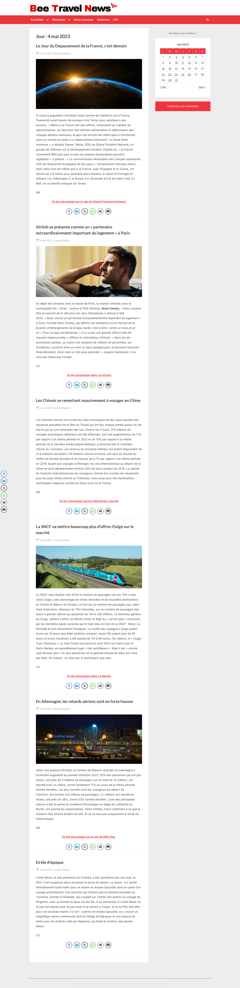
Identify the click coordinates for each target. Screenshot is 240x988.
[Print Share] (108, 211)
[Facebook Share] (69, 211)
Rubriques (58, 19)
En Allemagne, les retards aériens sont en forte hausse (84, 701)
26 (189, 74)
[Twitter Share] (85, 211)
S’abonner (103, 19)
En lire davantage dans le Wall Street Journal (89, 501)
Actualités (37, 19)
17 (176, 68)
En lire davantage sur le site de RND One (89, 837)
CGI (115, 19)
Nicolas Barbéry (62, 53)
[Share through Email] (100, 211)
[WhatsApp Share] (92, 211)
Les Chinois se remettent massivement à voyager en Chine (88, 400)
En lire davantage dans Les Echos (89, 375)
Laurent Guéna (61, 240)
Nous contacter (83, 19)
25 (182, 74)
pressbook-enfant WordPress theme (146, 983)
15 (163, 68)
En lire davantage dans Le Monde (89, 676)
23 (169, 74)
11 (183, 62)
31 (176, 80)
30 (169, 80)
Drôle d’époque (50, 862)
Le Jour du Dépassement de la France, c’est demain (81, 45)
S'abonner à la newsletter (183, 106)
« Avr (163, 87)
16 (169, 68)
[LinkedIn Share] (77, 211)
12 (189, 62)
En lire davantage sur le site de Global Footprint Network (89, 201)
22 (163, 74)
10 (176, 62)
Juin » (202, 87)
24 (176, 74)
